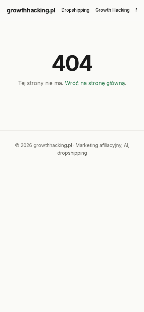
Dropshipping (75, 10)
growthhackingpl (31, 10)
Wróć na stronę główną (95, 83)
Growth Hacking (112, 10)
